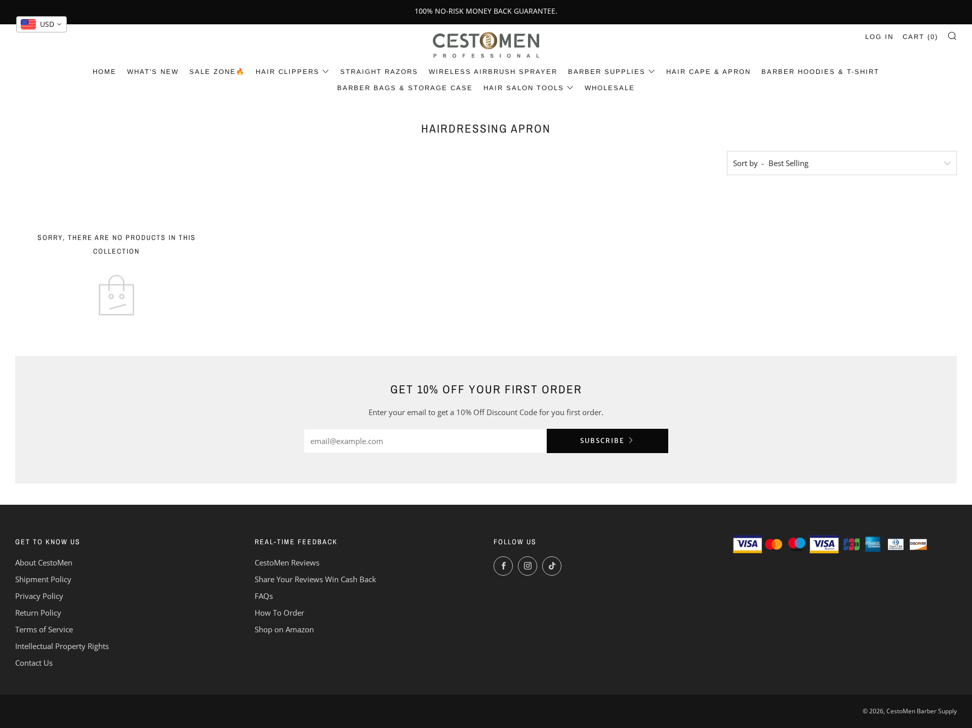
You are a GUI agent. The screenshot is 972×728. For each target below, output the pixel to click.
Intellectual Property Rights (62, 646)
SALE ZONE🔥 (217, 71)
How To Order (279, 613)
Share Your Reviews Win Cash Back (315, 579)
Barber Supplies (606, 71)
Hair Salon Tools (523, 88)
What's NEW (153, 71)
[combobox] (41, 24)
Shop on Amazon (284, 629)
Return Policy (38, 613)
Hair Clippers (287, 71)
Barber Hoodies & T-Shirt (820, 71)
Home (104, 71)
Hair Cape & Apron (708, 71)
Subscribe (602, 440)
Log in (879, 37)
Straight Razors (379, 71)
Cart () (920, 37)
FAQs (264, 596)
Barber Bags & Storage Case (405, 88)
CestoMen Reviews (287, 562)
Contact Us (34, 663)
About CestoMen (43, 562)
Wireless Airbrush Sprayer (493, 71)
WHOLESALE (610, 88)
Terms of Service (44, 629)
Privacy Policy (39, 596)
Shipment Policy (43, 579)
